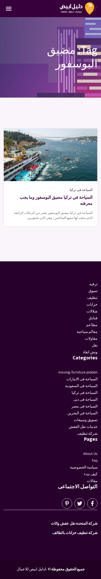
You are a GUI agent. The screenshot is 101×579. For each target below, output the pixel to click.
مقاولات (91, 338)
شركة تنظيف (87, 433)
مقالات (92, 480)
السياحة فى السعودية (81, 385)
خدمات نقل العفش (83, 426)
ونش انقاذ (90, 352)
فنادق (93, 318)
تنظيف (92, 297)
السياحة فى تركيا (81, 190)
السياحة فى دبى (85, 399)
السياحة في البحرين (82, 413)
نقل (94, 345)
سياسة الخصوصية (83, 467)
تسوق (93, 290)
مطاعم (91, 324)
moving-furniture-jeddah (77, 372)
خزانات (91, 304)
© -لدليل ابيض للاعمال (34, 569)
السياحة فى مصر (84, 406)
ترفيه (93, 284)
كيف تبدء (90, 474)
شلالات (91, 311)
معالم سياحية (87, 331)
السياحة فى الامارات (81, 379)
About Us (90, 453)
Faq (94, 460)
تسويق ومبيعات (85, 419)
